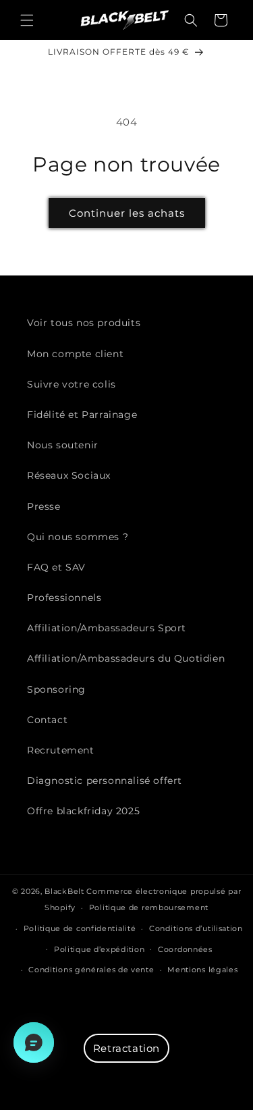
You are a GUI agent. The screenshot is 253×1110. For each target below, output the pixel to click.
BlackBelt (64, 891)
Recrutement (60, 750)
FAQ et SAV (56, 567)
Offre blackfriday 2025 (83, 811)
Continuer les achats (127, 213)
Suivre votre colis (71, 384)
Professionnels (64, 597)
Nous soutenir (63, 445)
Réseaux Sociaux (69, 475)
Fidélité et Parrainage (82, 414)
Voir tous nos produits (83, 323)
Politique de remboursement (148, 907)
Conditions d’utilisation (196, 928)
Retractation (126, 1048)
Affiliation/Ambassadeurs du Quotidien (126, 658)
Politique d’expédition (99, 949)
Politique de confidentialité (80, 928)
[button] (27, 20)
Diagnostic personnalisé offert (104, 780)
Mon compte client (75, 354)
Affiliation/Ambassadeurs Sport (106, 628)
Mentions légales (202, 969)
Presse (44, 506)
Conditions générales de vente (91, 969)
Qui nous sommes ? (77, 537)
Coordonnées (185, 949)
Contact (47, 720)
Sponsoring (56, 689)
